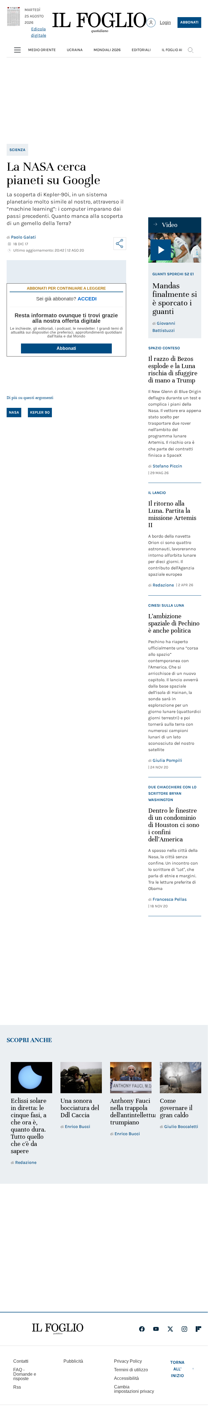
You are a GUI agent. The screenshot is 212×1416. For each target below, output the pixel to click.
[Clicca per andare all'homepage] (58, 1329)
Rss (17, 1387)
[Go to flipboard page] (198, 1329)
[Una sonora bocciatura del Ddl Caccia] (79, 1077)
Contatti (20, 1361)
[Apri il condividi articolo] (119, 243)
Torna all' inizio (177, 1369)
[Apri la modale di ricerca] (190, 50)
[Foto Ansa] (174, 248)
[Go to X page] (170, 1329)
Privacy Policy (128, 1361)
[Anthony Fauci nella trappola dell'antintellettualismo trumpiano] (128, 1077)
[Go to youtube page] (156, 1329)
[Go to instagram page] (184, 1329)
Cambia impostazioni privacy (134, 1389)
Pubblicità (73, 1361)
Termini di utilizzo (131, 1369)
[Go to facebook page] (142, 1329)
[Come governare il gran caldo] (177, 1077)
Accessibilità (126, 1378)
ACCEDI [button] (87, 299)
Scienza (17, 149)
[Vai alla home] (99, 23)
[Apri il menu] (17, 50)
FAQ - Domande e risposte (24, 1374)
